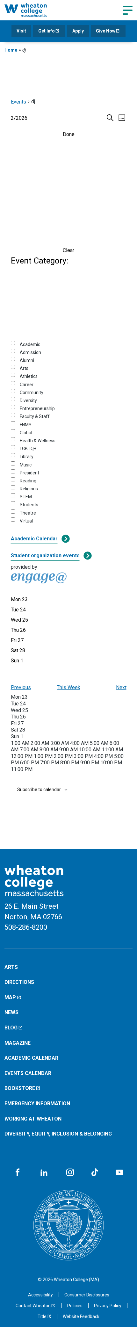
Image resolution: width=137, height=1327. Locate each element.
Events (18, 102)
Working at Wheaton (32, 1119)
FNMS (26, 424)
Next (121, 687)
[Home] (32, 10)
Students (29, 504)
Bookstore (19, 1088)
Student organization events (45, 555)
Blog (11, 1028)
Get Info (46, 30)
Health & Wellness (37, 440)
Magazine (17, 1043)
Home (10, 50)
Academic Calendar (34, 539)
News (11, 1012)
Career (26, 384)
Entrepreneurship (37, 408)
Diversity (28, 400)
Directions (19, 982)
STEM (26, 496)
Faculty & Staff (35, 416)
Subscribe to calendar (39, 789)
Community (31, 392)
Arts (24, 368)
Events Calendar (27, 1073)
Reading (28, 480)
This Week (68, 687)
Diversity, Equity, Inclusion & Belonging (58, 1134)
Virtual (26, 520)
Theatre (28, 513)
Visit (21, 30)
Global (26, 432)
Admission (30, 352)
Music (26, 464)
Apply (78, 30)
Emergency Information (37, 1103)
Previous (21, 687)
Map (10, 997)
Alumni (27, 360)
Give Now (105, 30)
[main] (68, 454)
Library (26, 456)
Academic (30, 344)
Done (69, 134)
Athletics (29, 376)
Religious (29, 488)
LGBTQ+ (28, 448)
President (29, 472)
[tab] (19, 599)
